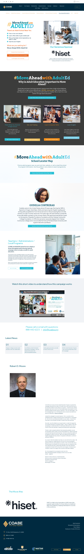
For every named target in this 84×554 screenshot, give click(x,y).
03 (45, 344)
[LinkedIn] (10, 1)
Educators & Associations (74, 525)
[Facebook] (6, 1)
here (73, 410)
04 (63, 344)
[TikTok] (12, 1)
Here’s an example (59, 413)
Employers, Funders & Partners (72, 529)
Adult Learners (76, 523)
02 (26, 344)
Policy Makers (77, 527)
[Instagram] (4, 1)
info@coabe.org (50, 329)
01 (7, 344)
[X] (8, 1)
